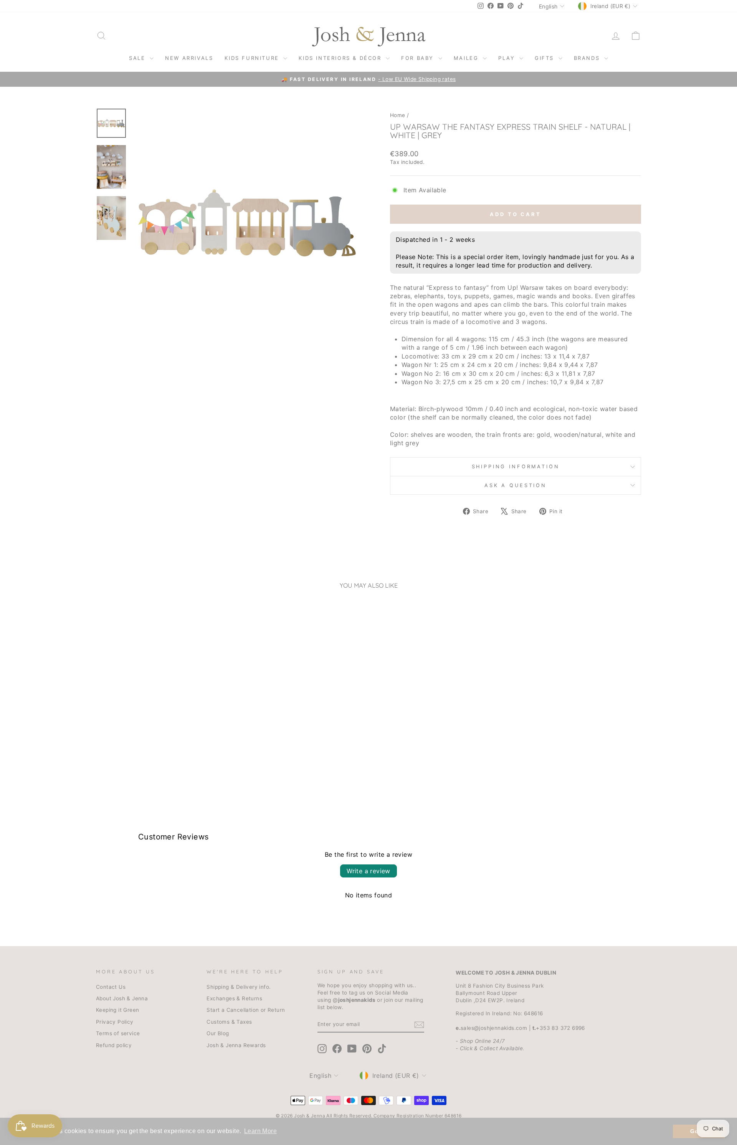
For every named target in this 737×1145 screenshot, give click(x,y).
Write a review (368, 871)
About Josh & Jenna (122, 998)
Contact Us (111, 987)
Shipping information (516, 466)
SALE (138, 58)
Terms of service (118, 1033)
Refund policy (114, 1045)
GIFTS (546, 58)
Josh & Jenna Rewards (236, 1045)
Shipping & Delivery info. (239, 987)
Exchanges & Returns (234, 998)
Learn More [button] (260, 1131)
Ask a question (515, 485)
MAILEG (467, 58)
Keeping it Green (117, 1010)
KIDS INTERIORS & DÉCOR (341, 58)
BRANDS (588, 58)
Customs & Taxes (229, 1022)
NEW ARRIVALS (189, 58)
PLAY (507, 58)
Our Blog (218, 1033)
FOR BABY (418, 58)
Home (397, 115)
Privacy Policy (115, 1022)
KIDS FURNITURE (253, 58)
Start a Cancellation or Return (246, 1010)
